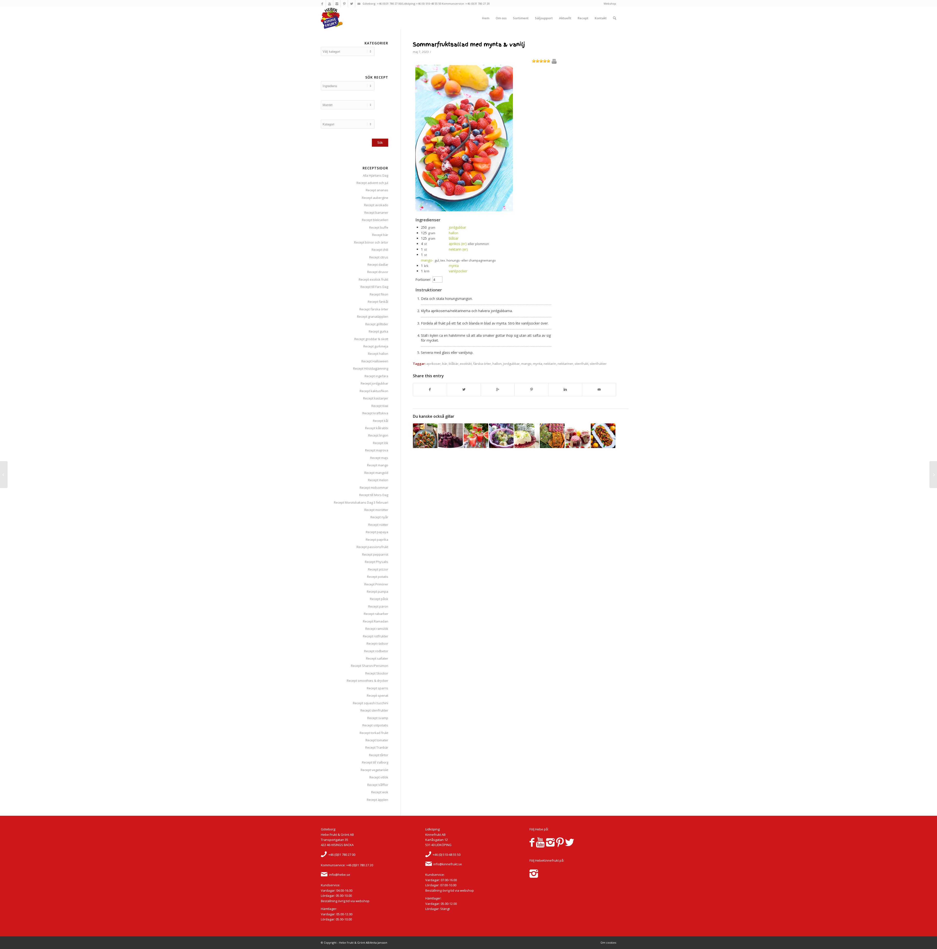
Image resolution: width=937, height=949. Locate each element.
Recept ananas (377, 190)
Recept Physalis (376, 562)
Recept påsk (379, 599)
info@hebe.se (339, 874)
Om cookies (608, 942)
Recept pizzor (378, 569)
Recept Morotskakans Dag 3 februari (361, 502)
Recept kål (380, 420)
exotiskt (466, 363)
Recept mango (377, 465)
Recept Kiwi (379, 406)
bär (444, 363)
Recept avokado (376, 205)
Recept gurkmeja (375, 346)
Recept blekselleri (375, 220)
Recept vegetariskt (374, 770)
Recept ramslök (376, 628)
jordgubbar (457, 227)
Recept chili (380, 249)
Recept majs (379, 458)
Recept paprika (377, 539)
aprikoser (433, 363)
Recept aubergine (375, 197)
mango (526, 363)
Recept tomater (377, 740)
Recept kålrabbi (376, 428)
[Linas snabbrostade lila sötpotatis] (450, 435)
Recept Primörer (376, 584)
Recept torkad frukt (374, 733)
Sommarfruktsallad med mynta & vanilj (469, 44)
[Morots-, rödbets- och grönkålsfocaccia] (552, 435)
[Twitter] (351, 3)
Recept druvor (377, 272)
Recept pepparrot (375, 554)
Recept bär (380, 235)
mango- (427, 260)
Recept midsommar (374, 487)
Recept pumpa (377, 591)
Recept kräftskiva (375, 413)
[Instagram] (336, 3)
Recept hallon (378, 353)
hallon (453, 233)
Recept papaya (377, 532)
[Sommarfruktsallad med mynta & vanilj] (464, 210)
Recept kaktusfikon (374, 391)
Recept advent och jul (372, 183)
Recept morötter (376, 510)
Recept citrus (378, 257)
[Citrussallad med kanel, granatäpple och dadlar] (603, 435)
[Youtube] (329, 3)
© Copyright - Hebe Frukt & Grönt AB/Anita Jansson (354, 942)
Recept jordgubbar (374, 383)
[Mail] (359, 3)
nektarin (550, 363)
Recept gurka (378, 331)
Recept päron (378, 606)
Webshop (610, 3)
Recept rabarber (376, 614)
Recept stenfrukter (374, 710)
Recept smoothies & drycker (367, 680)
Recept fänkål (378, 301)
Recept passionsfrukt (372, 547)
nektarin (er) (458, 249)
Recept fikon (379, 294)
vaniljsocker (458, 271)
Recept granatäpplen (372, 316)
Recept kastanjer (375, 398)
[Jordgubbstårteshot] (933, 474)
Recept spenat (377, 695)
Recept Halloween (374, 361)
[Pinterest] (344, 3)
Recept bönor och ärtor (371, 242)
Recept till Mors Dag (373, 495)
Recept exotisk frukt (373, 279)
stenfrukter (598, 363)
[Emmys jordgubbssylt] (577, 435)
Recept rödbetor (376, 651)
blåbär (453, 238)
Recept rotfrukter (375, 636)
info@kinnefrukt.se (447, 864)
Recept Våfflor (377, 785)
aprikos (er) (458, 243)
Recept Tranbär (376, 747)
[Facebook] (322, 3)
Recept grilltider (376, 324)
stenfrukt (581, 363)
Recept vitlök (378, 777)
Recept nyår (379, 517)
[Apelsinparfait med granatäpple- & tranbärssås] (526, 435)
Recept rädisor (377, 643)
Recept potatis (377, 576)
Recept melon (378, 480)
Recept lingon (378, 435)
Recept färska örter (373, 309)
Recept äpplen (377, 799)
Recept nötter (378, 524)
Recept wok (379, 792)
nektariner (565, 363)
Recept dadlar (377, 264)
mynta (454, 265)
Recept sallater (377, 658)
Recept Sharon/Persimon (369, 665)
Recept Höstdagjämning (370, 368)
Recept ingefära (376, 376)
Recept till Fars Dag (374, 287)
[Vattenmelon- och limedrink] (476, 435)
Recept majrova (376, 450)
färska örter (482, 363)
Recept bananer (376, 212)
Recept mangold (376, 472)
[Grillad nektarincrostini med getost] (425, 435)
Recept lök (380, 443)
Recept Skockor (376, 673)
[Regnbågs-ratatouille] (4, 474)
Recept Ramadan (375, 621)
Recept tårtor (378, 755)
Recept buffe (378, 227)
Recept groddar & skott (371, 339)
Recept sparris (377, 688)
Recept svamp (377, 718)
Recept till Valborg (375, 762)
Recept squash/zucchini (370, 703)
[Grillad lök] (501, 435)
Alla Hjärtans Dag (375, 175)
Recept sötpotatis (375, 725)
